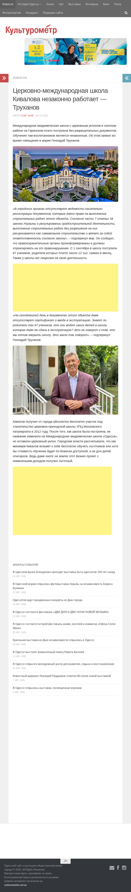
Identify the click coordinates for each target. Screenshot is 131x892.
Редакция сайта (53, 12)
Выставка (74, 4)
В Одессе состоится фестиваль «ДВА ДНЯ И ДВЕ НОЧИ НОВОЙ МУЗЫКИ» (61, 612)
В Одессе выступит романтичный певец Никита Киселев (48, 652)
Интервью (91, 4)
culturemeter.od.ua (15, 884)
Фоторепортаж (11, 12)
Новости (7, 4)
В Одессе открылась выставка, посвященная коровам (47, 687)
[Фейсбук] (118, 867)
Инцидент (32, 12)
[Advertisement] (65, 288)
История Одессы (28, 4)
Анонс (50, 4)
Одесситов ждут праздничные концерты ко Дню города (47, 600)
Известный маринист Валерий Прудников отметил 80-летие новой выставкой (62, 676)
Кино (106, 4)
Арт (61, 4)
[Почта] (112, 867)
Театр (117, 4)
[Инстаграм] (124, 867)
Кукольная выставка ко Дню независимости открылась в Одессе (53, 640)
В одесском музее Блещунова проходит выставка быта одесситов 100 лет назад (64, 572)
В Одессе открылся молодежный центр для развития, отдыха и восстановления (63, 664)
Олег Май (27, 115)
